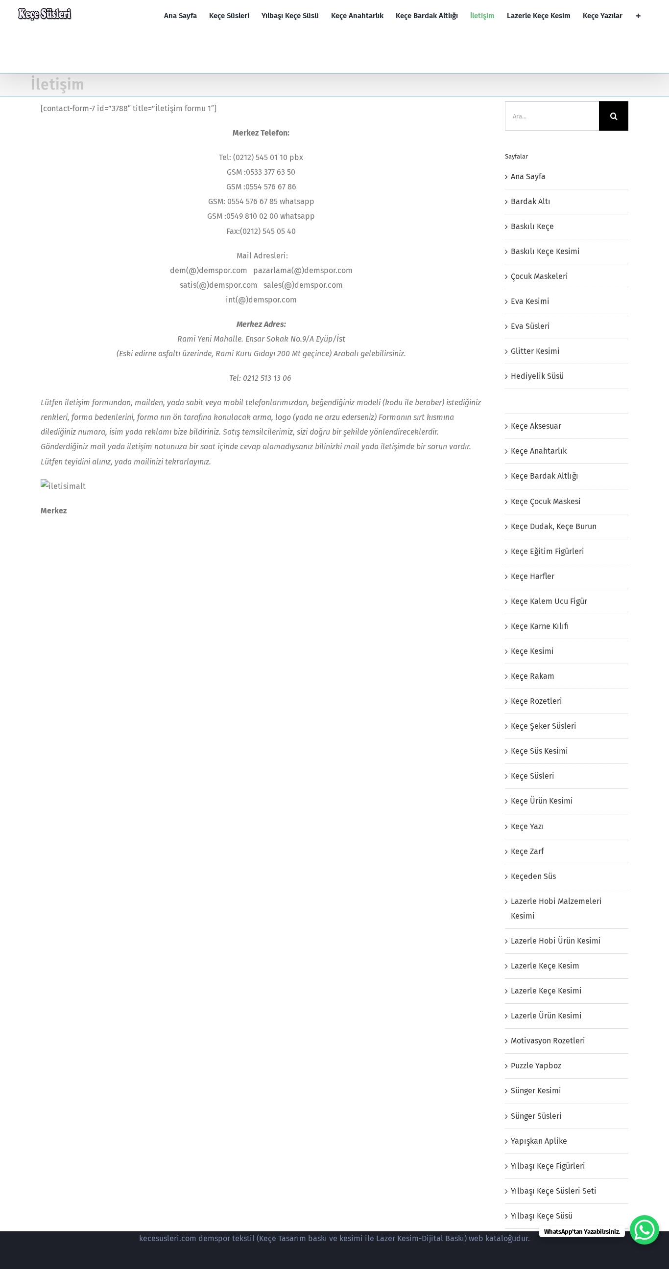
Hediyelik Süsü (537, 376)
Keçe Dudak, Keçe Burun (554, 526)
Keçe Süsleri (532, 776)
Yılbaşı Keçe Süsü (542, 1216)
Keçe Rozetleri (536, 701)
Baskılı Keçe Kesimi (545, 251)
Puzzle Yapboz (536, 1065)
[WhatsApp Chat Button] (644, 1230)
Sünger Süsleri (536, 1116)
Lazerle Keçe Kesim (545, 965)
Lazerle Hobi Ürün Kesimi (556, 941)
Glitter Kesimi (535, 351)
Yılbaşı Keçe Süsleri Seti (554, 1191)
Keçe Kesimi (532, 651)
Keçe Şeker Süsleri (543, 726)
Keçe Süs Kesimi (539, 751)
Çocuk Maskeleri (539, 276)
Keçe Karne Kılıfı (540, 626)
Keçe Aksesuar (536, 426)
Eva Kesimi (530, 301)
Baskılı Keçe (532, 226)
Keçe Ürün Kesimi (542, 801)
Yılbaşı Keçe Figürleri (548, 1166)
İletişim (524, 401)
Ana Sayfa (528, 176)
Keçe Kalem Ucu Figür (549, 601)
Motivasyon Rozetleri (548, 1040)
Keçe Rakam (532, 676)
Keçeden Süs (533, 876)
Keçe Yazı (527, 826)
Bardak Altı (530, 201)
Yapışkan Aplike (539, 1141)
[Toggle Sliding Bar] (638, 16)
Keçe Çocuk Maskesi (546, 501)
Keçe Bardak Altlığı (544, 476)
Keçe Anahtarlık (539, 451)
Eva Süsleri (530, 326)
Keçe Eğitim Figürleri (547, 551)
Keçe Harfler (532, 576)
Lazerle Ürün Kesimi (546, 1015)
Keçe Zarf (527, 851)
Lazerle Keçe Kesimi (546, 990)
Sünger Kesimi (536, 1090)
